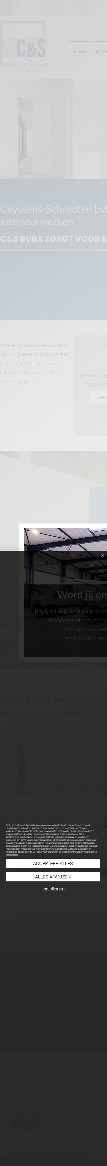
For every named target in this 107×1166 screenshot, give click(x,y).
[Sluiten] (99, 559)
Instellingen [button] (53, 888)
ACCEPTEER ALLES (53, 863)
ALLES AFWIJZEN (53, 877)
